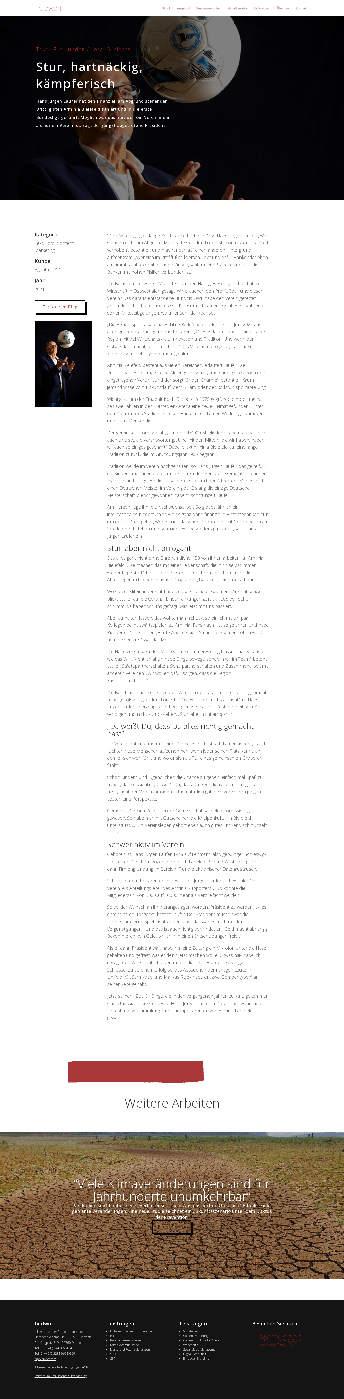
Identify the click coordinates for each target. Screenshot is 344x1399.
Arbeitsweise (237, 8)
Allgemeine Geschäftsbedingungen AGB (61, 1367)
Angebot (183, 8)
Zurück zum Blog (60, 306)
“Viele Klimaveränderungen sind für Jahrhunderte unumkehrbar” (172, 1190)
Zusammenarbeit (209, 8)
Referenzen (262, 8)
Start (166, 8)
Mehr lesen (171, 1226)
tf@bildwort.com (45, 1359)
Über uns (283, 8)
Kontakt (302, 8)
